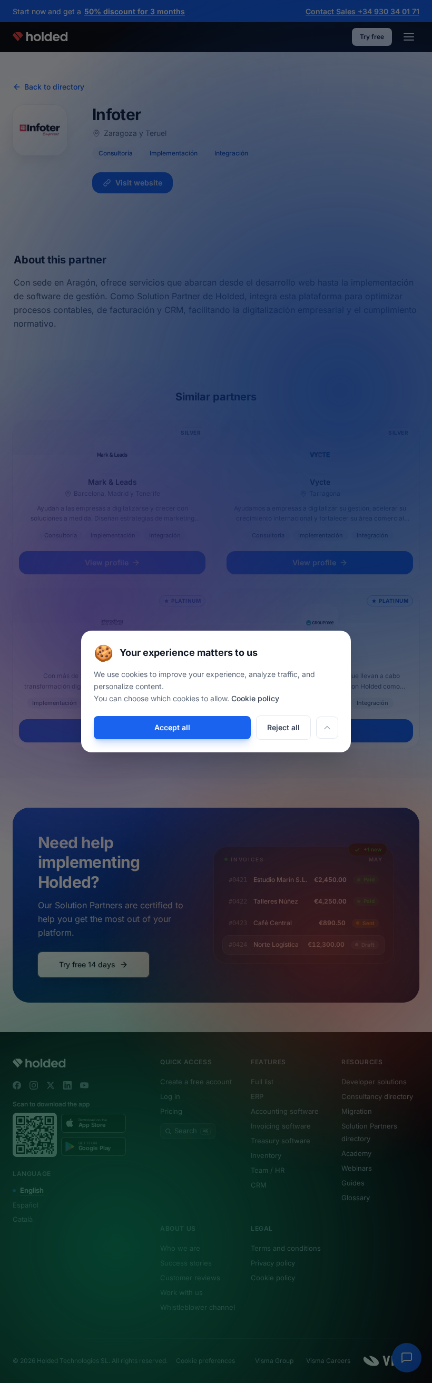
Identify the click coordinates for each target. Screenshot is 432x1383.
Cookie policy (255, 698)
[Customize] (327, 728)
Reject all (283, 727)
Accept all (172, 727)
